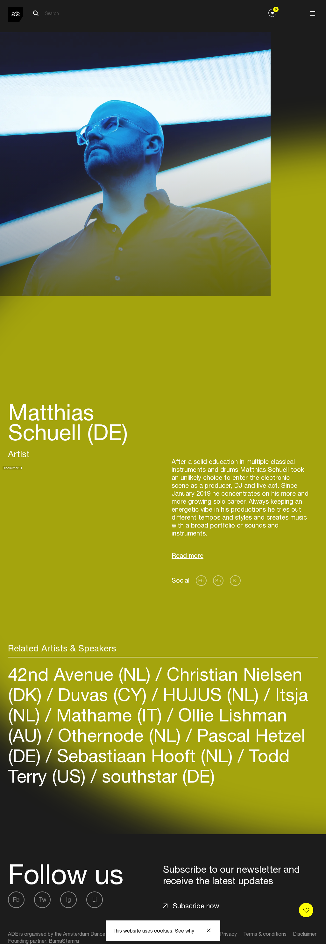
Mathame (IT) (109, 715)
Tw (42, 899)
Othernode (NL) (119, 735)
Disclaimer (10, 468)
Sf (235, 580)
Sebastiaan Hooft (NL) (145, 755)
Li (94, 899)
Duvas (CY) (102, 694)
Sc (218, 580)
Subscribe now (196, 906)
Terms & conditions (265, 934)
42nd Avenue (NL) (82, 674)
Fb (201, 580)
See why (184, 930)
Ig (68, 899)
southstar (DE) (156, 776)
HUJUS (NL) (211, 694)
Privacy (228, 934)
